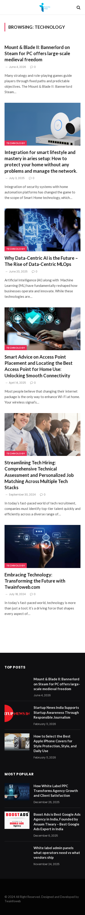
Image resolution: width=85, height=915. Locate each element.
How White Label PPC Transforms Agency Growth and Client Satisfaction (56, 791)
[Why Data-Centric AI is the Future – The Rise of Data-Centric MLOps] (42, 229)
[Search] (78, 7)
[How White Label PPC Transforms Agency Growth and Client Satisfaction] (17, 791)
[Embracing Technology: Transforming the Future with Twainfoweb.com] (42, 546)
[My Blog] (44, 7)
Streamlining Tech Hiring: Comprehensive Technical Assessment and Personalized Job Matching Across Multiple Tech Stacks (39, 475)
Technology (15, 143)
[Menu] (7, 7)
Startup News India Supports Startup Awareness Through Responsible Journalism (56, 712)
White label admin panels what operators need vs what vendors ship (57, 853)
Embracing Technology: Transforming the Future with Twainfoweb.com (35, 581)
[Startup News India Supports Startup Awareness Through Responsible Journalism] (17, 713)
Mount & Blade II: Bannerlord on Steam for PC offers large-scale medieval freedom (37, 53)
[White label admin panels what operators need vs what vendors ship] (17, 853)
